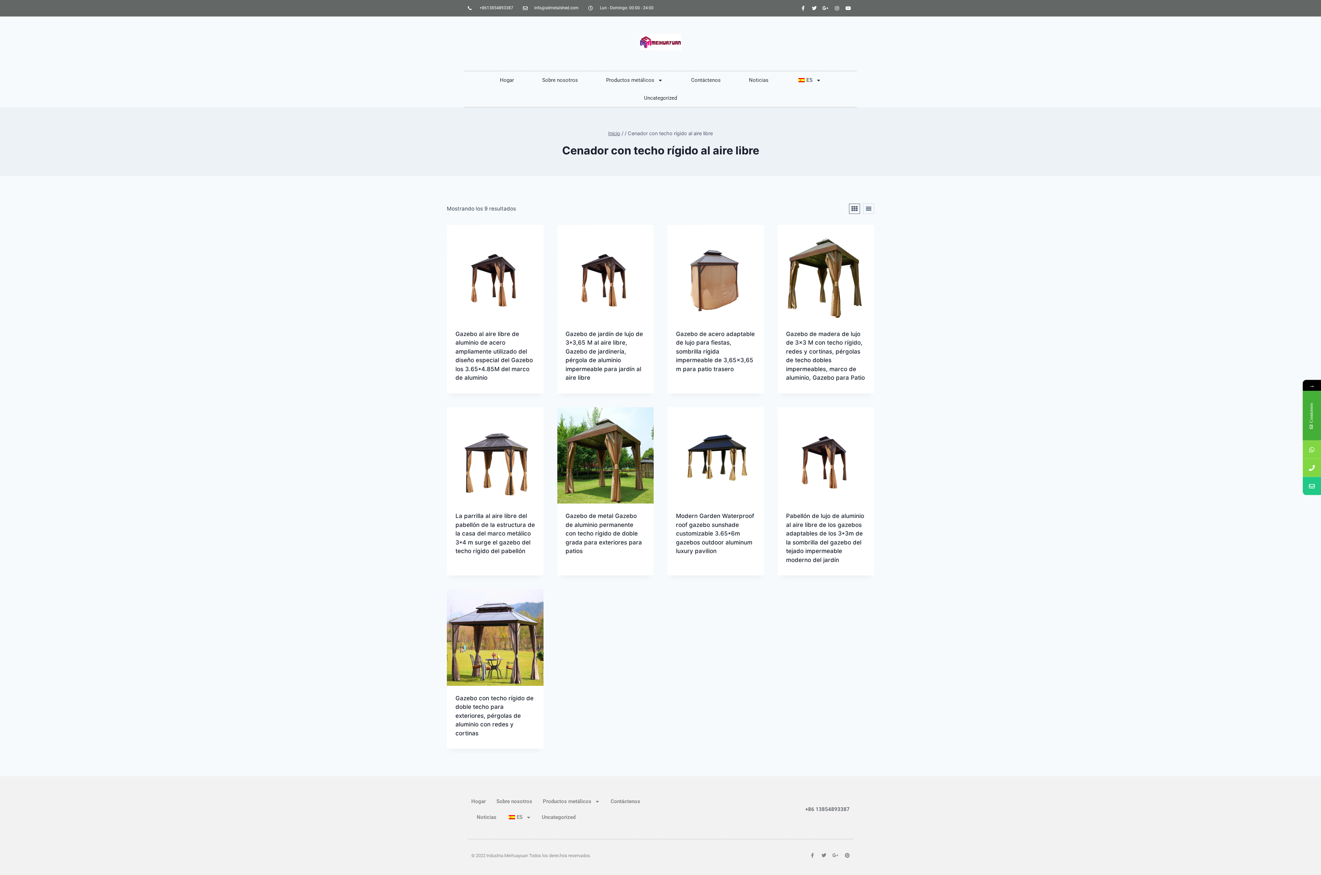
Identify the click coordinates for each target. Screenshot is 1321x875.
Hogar (507, 80)
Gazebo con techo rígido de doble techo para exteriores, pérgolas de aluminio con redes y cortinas (494, 716)
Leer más (688, 391)
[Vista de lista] (868, 209)
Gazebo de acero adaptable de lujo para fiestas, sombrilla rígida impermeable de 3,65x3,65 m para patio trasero (715, 351)
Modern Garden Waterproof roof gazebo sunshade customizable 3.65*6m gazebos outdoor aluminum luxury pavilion (715, 533)
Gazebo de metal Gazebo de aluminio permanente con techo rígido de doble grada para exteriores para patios (604, 533)
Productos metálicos (630, 80)
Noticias (759, 80)
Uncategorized (660, 98)
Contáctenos (706, 80)
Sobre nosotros (560, 80)
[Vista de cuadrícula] (854, 209)
